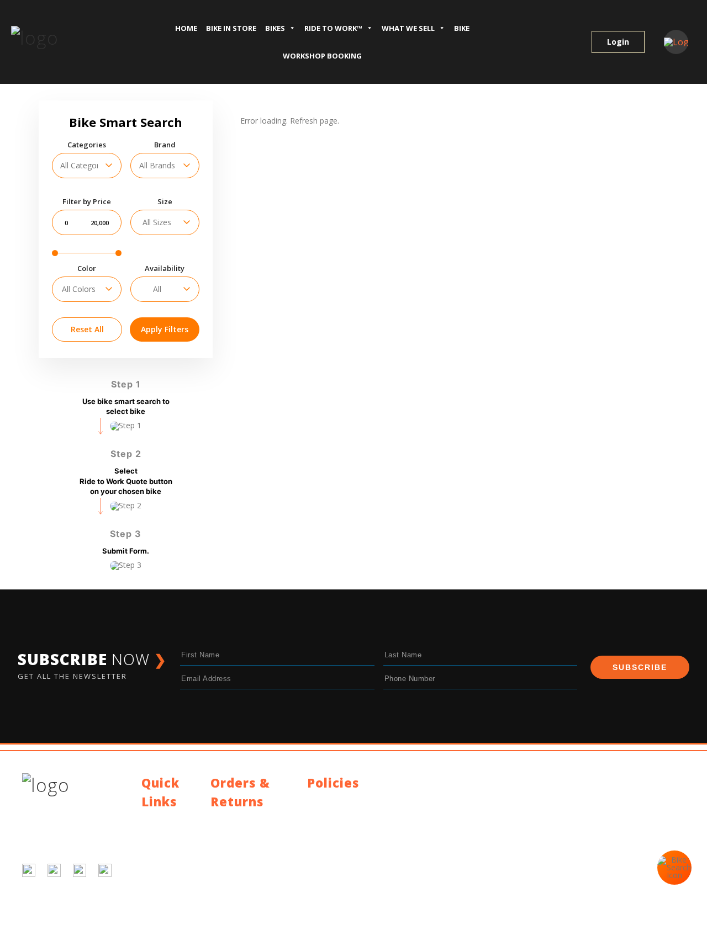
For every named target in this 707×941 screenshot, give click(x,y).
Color (86, 268)
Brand (165, 144)
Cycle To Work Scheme (167, 884)
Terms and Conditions (346, 814)
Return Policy (233, 833)
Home (186, 28)
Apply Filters (164, 329)
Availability (164, 268)
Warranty (226, 846)
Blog (149, 833)
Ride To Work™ (333, 28)
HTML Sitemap (168, 901)
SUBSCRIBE (640, 667)
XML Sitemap (165, 915)
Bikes (275, 28)
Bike (461, 28)
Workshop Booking (322, 56)
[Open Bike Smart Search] (674, 867)
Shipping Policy (236, 820)
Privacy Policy (331, 801)
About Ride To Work (167, 863)
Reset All (87, 329)
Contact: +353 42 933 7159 (355, 867)
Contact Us (161, 820)
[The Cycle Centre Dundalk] (63, 38)
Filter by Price (86, 201)
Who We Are (163, 846)
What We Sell (408, 28)
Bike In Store (231, 28)
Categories (86, 144)
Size (164, 201)
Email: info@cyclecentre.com (358, 854)
